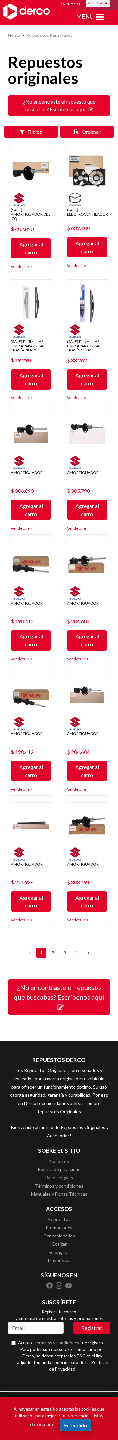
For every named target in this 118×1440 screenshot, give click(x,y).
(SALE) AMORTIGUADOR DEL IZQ (30, 214)
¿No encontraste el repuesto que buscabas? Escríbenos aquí (59, 105)
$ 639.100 (78, 228)
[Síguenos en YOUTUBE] (68, 1284)
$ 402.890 (22, 229)
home (14, 35)
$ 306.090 (22, 491)
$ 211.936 (22, 882)
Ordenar (90, 132)
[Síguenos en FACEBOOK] (50, 1284)
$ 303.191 (78, 882)
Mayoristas (59, 1260)
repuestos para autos (49, 35)
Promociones (59, 1227)
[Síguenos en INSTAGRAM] (59, 1284)
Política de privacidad (59, 1169)
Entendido (75, 1425)
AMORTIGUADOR (27, 472)
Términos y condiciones (59, 1185)
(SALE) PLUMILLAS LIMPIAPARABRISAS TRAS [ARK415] (28, 345)
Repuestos (59, 1219)
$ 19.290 (21, 360)
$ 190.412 (22, 621)
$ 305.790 (78, 491)
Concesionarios (59, 1235)
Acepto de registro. (62, 1342)
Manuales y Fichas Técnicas (59, 1194)
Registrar (91, 1328)
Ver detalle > (22, 266)
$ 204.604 (78, 621)
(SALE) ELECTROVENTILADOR (87, 212)
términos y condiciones (57, 1342)
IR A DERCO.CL (70, 4)
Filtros (33, 132)
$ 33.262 (77, 360)
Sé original (59, 1252)
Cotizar (59, 1244)
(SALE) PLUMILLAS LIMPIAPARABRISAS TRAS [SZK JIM (84, 345)
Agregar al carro (31, 248)
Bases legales (59, 1177)
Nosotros (59, 1161)
